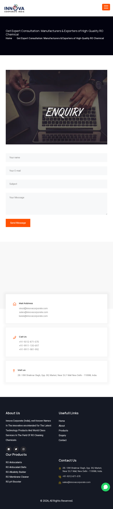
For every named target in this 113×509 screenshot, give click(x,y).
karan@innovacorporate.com (33, 316)
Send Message (18, 223)
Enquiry (62, 435)
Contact (63, 440)
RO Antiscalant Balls (16, 467)
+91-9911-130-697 (29, 345)
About (62, 426)
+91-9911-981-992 (29, 349)
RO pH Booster (13, 482)
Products (63, 430)
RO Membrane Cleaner (17, 477)
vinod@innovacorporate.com (33, 308)
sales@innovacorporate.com (33, 312)
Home (9, 38)
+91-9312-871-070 (29, 342)
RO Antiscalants (14, 462)
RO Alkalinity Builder (16, 472)
